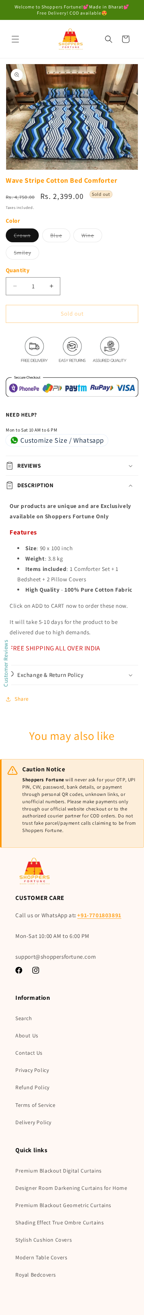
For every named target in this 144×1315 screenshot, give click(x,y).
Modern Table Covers (41, 1257)
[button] (15, 39)
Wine (91, 237)
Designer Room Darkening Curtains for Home (71, 1187)
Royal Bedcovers (35, 1274)
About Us (26, 1035)
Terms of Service (35, 1105)
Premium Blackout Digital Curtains (58, 1170)
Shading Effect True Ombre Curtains (59, 1222)
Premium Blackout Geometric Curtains (63, 1205)
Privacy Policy (32, 1070)
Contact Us (29, 1052)
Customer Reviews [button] (5, 663)
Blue (60, 237)
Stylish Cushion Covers (43, 1239)
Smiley (26, 254)
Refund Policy (32, 1087)
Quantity (18, 270)
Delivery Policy (33, 1122)
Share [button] (22, 698)
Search (23, 1018)
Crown (26, 237)
